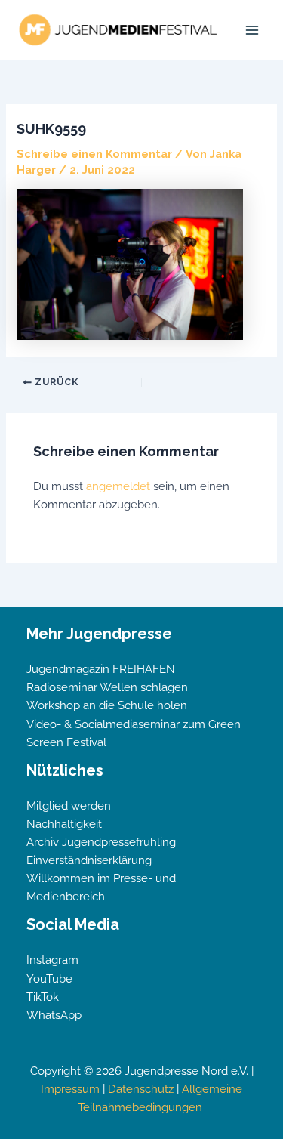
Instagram (52, 959)
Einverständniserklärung (89, 859)
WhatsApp (54, 1014)
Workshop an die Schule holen (106, 705)
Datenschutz (141, 1088)
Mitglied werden (68, 805)
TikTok (42, 996)
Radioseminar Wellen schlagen (107, 687)
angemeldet (118, 486)
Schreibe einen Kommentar (94, 153)
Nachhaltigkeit (64, 823)
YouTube (49, 978)
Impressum (70, 1088)
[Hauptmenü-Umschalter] (252, 30)
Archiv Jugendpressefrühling (101, 841)
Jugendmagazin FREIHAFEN (100, 668)
